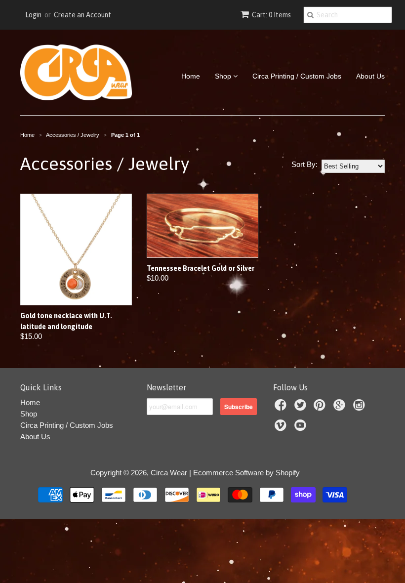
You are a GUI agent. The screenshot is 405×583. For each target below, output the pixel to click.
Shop (224, 76)
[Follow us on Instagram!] (360, 407)
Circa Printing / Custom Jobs (296, 76)
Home (190, 76)
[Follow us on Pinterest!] (321, 407)
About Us (370, 76)
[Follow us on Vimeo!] (282, 428)
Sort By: (304, 164)
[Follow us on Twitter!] (301, 407)
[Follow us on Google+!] (340, 407)
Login (33, 15)
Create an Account (82, 15)
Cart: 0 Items (271, 15)
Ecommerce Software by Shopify (246, 472)
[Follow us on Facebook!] (282, 407)
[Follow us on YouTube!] (301, 428)
